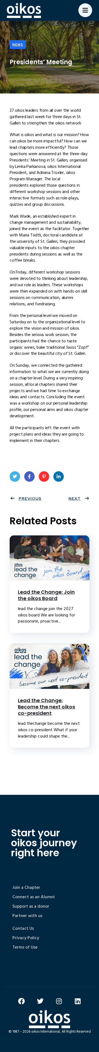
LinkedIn (58, 476)
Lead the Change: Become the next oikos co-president (46, 706)
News (17, 44)
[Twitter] (40, 1001)
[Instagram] (59, 1001)
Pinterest (44, 476)
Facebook (29, 476)
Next (74, 498)
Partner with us (27, 915)
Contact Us (23, 928)
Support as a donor (30, 906)
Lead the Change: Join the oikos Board (46, 595)
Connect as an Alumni (33, 896)
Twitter (15, 476)
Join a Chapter (26, 887)
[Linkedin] (77, 1001)
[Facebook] (21, 1001)
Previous (30, 498)
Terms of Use (24, 947)
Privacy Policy (25, 937)
